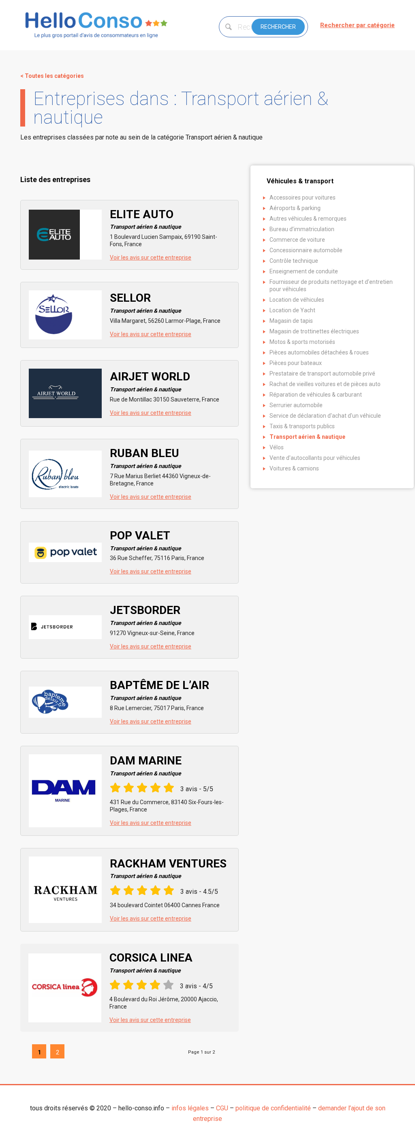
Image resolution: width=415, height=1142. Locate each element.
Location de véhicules (297, 299)
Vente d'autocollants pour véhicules (315, 458)
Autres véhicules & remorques (308, 218)
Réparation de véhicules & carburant (316, 394)
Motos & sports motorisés (302, 342)
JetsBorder (145, 614)
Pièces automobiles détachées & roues (319, 352)
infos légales (190, 1108)
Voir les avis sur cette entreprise (150, 257)
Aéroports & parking (295, 208)
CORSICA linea (151, 962)
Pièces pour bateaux (296, 363)
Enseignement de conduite (304, 271)
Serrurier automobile (296, 405)
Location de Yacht (292, 310)
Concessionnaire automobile (306, 250)
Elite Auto (145, 219)
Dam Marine (146, 765)
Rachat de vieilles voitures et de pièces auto (325, 384)
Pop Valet (145, 540)
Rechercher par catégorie (357, 25)
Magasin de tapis (291, 321)
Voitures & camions (294, 468)
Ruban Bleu (145, 457)
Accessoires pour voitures (303, 197)
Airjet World (150, 381)
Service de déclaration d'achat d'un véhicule (325, 415)
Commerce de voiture (297, 239)
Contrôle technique (294, 261)
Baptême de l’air (159, 689)
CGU (222, 1108)
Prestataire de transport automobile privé (322, 373)
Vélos (277, 447)
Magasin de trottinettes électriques (314, 331)
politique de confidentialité (273, 1108)
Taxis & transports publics (302, 426)
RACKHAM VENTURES (168, 868)
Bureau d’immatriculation (302, 229)
